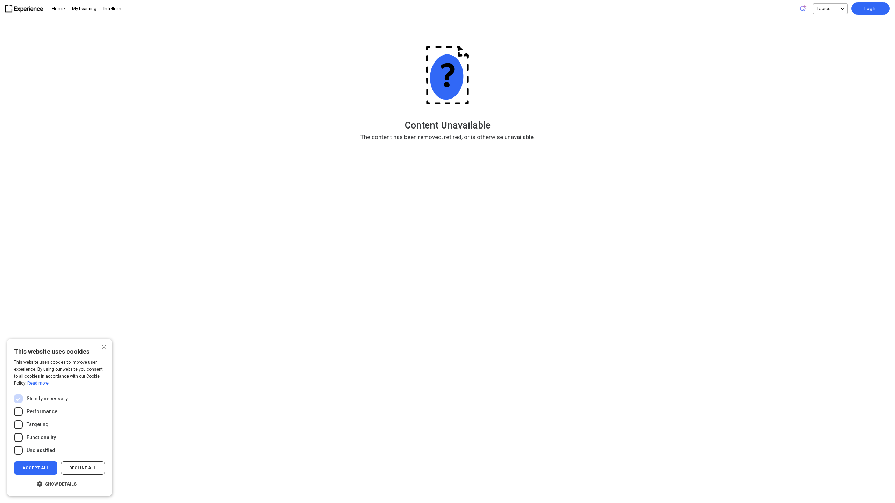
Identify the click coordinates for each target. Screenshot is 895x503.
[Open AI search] (803, 8)
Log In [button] (870, 8)
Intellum (112, 9)
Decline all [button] (82, 468)
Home (58, 9)
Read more (38, 383)
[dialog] (59, 417)
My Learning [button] (84, 8)
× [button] (104, 346)
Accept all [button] (35, 468)
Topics (823, 8)
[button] (59, 484)
